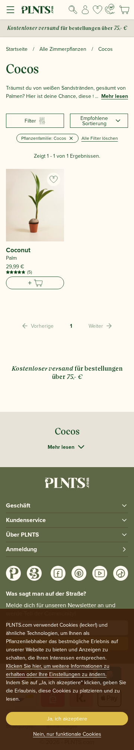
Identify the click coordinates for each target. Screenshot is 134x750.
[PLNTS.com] (37, 9)
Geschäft (18, 505)
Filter (30, 120)
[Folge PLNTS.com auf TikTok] (120, 573)
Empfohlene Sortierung (94, 120)
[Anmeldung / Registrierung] (85, 9)
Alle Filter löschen (100, 138)
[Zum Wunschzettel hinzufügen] (53, 179)
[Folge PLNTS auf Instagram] (13, 573)
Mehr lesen (114, 96)
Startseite (17, 49)
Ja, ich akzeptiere (67, 718)
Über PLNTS (22, 534)
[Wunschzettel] (97, 9)
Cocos (105, 49)
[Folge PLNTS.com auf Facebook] (58, 573)
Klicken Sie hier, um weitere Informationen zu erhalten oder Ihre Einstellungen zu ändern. (57, 670)
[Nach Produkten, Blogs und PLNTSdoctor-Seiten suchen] (73, 9)
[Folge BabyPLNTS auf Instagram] (34, 573)
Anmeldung (21, 549)
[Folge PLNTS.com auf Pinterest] (78, 573)
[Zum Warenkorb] (35, 283)
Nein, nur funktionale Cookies (67, 734)
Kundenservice (26, 520)
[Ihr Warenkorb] (124, 9)
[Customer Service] (109, 9)
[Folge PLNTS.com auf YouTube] (99, 573)
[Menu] (10, 9)
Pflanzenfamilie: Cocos (43, 138)
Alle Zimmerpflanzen (62, 49)
